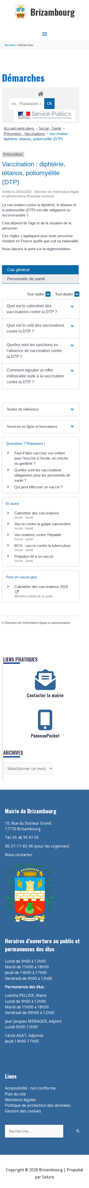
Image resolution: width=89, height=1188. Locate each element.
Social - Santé (50, 128)
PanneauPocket (45, 735)
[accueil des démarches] (40, 93)
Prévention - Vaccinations (25, 134)
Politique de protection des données (37, 1105)
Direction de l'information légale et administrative (37, 623)
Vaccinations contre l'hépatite (37, 535)
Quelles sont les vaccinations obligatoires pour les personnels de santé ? (42, 475)
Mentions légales (20, 1099)
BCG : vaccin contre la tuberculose (42, 545)
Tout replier (36, 294)
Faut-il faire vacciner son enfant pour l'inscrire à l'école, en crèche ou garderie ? (41, 458)
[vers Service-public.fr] (45, 115)
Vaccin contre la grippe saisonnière (42, 524)
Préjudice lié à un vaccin (33, 556)
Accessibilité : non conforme (30, 1088)
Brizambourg (52, 12)
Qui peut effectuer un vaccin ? (38, 487)
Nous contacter (18, 854)
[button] (40, 309)
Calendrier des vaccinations (36, 513)
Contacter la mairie (45, 695)
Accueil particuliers (19, 128)
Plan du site (15, 1094)
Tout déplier (64, 294)
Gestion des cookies (23, 1111)
